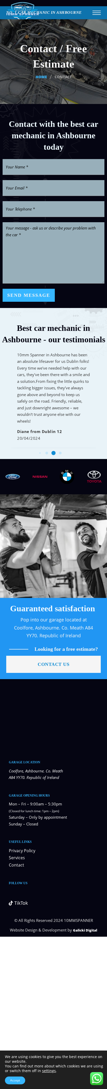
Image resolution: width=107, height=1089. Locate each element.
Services (17, 858)
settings (49, 1070)
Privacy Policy (22, 851)
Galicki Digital (85, 930)
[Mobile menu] (96, 13)
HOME (41, 76)
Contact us (53, 664)
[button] (40, 453)
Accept (15, 1080)
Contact (16, 865)
